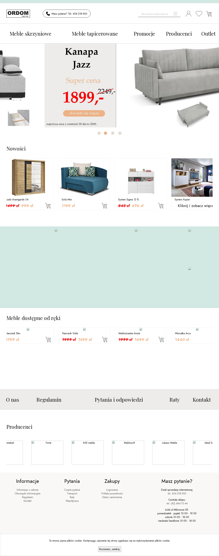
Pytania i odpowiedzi (119, 399)
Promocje (144, 33)
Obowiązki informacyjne (27, 493)
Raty (174, 399)
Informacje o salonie (27, 490)
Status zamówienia (112, 497)
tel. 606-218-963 (177, 493)
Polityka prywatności (112, 493)
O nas (12, 399)
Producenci (179, 33)
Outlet (208, 33)
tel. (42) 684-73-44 (177, 503)
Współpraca (72, 501)
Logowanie (112, 490)
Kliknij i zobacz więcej (145, 205)
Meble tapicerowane (95, 33)
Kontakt (202, 399)
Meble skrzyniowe (30, 33)
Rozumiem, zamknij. (109, 549)
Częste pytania (72, 490)
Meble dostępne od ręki (33, 317)
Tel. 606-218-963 (77, 14)
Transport (72, 493)
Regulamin (48, 399)
